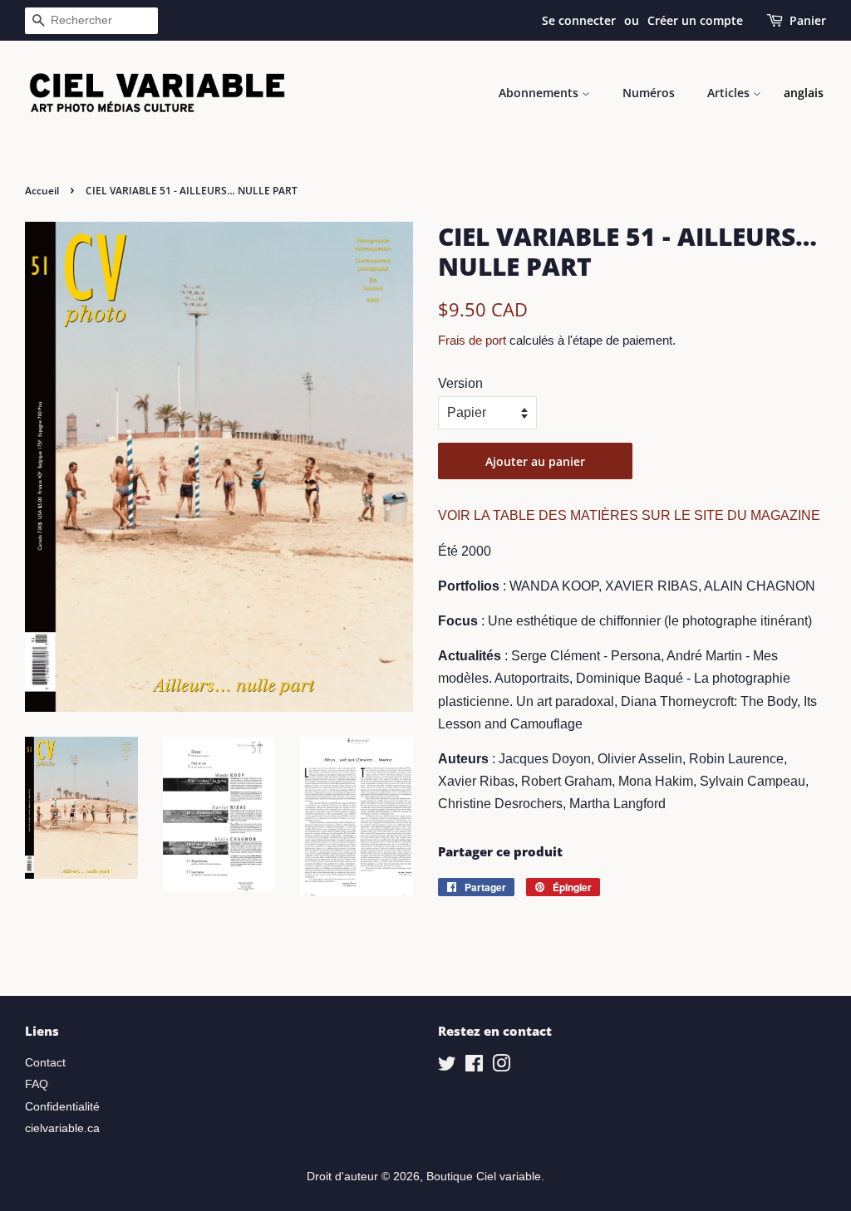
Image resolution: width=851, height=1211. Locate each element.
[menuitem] (803, 93)
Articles (730, 93)
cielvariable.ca (62, 1128)
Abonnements (540, 93)
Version (460, 383)
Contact (45, 1063)
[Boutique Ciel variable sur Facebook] (474, 1067)
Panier (808, 20)
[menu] (803, 93)
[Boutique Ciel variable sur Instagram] (501, 1067)
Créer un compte (695, 20)
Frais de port (472, 340)
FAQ (36, 1084)
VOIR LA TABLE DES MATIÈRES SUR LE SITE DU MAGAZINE (629, 515)
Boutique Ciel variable (483, 1176)
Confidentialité (62, 1107)
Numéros (648, 93)
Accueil (42, 191)
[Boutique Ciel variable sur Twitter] (447, 1067)
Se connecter (579, 20)
